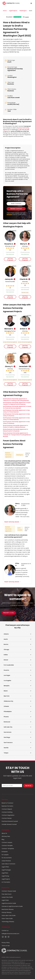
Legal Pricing (5, 876)
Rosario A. (9, 244)
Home (5, 11)
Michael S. (8, 329)
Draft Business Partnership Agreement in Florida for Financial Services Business (17, 407)
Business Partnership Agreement (15, 69)
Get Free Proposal (10, 259)
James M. (9, 279)
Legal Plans (5, 873)
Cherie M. (24, 279)
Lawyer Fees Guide (7, 897)
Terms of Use (6, 945)
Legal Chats (5, 900)
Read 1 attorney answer (13, 522)
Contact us (5, 930)
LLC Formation (6, 882)
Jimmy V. (9, 366)
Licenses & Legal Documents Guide (12, 906)
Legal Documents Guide (9, 903)
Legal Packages (6, 870)
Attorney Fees (6, 836)
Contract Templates (8, 848)
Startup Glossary (6, 912)
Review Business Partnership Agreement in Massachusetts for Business (15, 430)
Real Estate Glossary (8, 909)
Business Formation (7, 806)
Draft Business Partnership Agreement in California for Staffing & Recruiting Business (16, 399)
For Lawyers (5, 855)
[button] (17, 634)
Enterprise (5, 851)
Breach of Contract (7, 803)
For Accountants (7, 858)
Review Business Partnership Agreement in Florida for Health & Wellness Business (15, 426)
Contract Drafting (7, 812)
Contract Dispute (7, 809)
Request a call (8, 613)
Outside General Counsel (9, 824)
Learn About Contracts (8, 864)
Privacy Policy (6, 942)
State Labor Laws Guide (8, 915)
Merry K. (23, 244)
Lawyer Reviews (6, 861)
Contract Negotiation (8, 815)
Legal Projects (13, 11)
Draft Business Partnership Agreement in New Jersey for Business (16, 415)
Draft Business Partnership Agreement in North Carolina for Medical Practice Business (17, 403)
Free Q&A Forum (6, 894)
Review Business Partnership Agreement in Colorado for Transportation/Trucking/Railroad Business (17, 434)
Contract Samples (7, 845)
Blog (3, 839)
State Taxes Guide (7, 918)
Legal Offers (5, 867)
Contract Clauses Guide (9, 891)
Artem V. (24, 329)
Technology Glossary (8, 921)
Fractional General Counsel (10, 821)
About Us (4, 833)
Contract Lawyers (7, 842)
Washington (23, 11)
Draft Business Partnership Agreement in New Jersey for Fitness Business (16, 411)
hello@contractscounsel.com (10, 933)
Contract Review (7, 818)
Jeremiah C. (24, 366)
